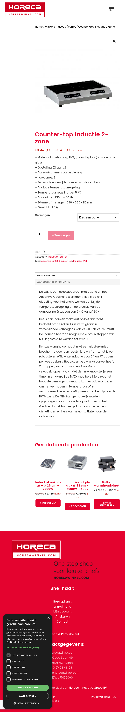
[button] (28, 647)
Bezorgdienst (62, 602)
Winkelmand (62, 607)
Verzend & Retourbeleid (62, 634)
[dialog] (27, 661)
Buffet (55, 261)
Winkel (49, 26)
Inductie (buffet (66, 26)
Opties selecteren (106, 504)
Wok (85, 261)
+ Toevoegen (61, 235)
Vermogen (42, 215)
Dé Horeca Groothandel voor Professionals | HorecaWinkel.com (52, 10)
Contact (62, 622)
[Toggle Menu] (112, 8)
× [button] (48, 618)
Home (39, 26)
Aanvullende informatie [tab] (53, 282)
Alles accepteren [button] (27, 687)
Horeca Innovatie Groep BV (88, 688)
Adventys (46, 261)
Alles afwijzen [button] (27, 696)
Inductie (77, 261)
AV (114, 697)
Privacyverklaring (100, 697)
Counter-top (65, 261)
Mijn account (62, 612)
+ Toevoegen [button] (48, 502)
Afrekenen (63, 617)
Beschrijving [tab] (46, 275)
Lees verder (25, 642)
